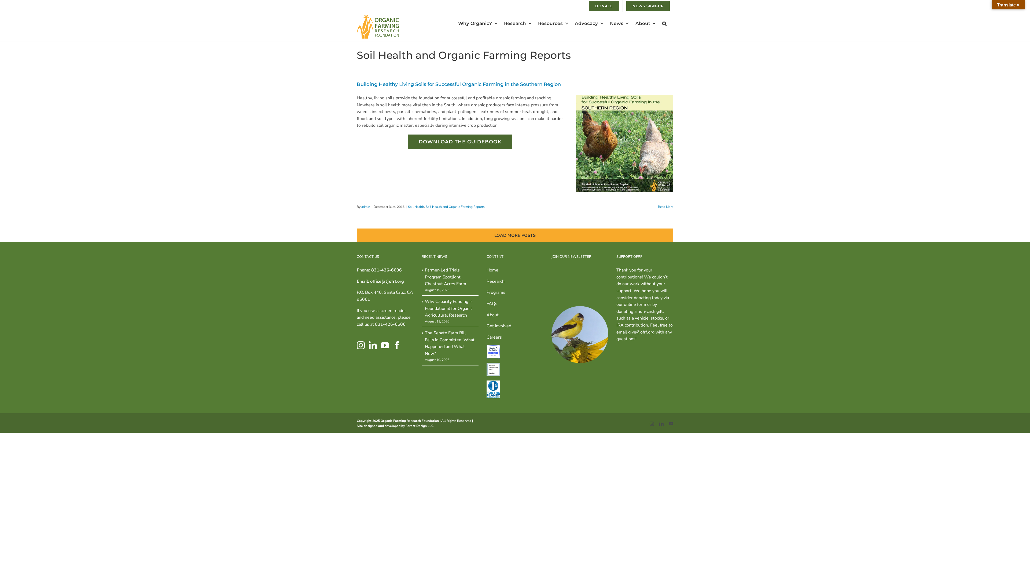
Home (492, 270)
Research (496, 281)
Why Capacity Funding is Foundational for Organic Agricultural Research (449, 308)
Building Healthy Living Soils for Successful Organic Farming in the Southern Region (459, 84)
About (493, 315)
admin (365, 207)
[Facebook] (397, 345)
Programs (496, 292)
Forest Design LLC (419, 426)
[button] (664, 23)
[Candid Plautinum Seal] (493, 366)
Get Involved (499, 326)
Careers (494, 337)
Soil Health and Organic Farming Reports (455, 207)
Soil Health (416, 207)
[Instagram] (361, 345)
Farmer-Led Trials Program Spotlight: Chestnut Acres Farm (445, 277)
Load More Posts (515, 235)
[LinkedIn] (373, 345)
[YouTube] (385, 345)
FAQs (492, 304)
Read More (665, 207)
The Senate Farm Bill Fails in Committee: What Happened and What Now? (449, 343)
